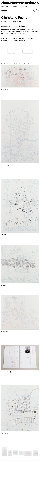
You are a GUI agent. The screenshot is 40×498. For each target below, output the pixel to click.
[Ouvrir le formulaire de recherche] (37, 10)
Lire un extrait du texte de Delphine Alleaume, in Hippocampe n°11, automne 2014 (19, 39)
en (33, 10)
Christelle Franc (14, 17)
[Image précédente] (2, 372)
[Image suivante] (10, 372)
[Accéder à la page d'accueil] (20, 4)
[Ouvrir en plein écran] (20, 76)
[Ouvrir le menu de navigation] (4, 11)
